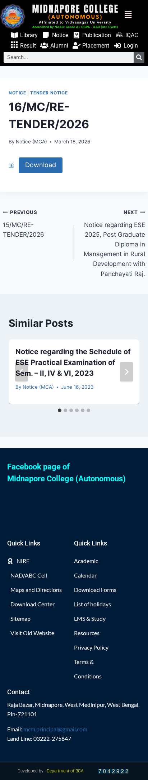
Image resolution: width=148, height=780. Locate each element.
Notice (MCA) (31, 141)
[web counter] (113, 771)
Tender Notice (49, 92)
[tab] (59, 410)
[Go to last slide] (21, 372)
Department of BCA (65, 771)
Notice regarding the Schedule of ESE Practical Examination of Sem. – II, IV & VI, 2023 (73, 362)
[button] (133, 15)
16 (11, 165)
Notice (17, 92)
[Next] (126, 372)
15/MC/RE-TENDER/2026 (23, 223)
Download (40, 165)
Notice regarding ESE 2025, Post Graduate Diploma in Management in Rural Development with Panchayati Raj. (114, 243)
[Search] (139, 57)
